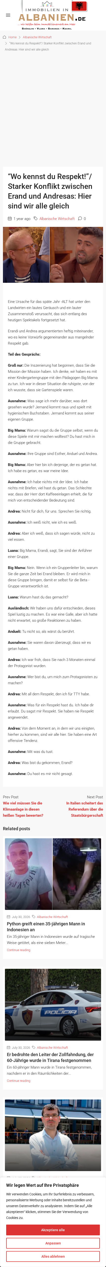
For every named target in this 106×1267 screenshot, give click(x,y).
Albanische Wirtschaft (37, 37)
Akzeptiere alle (53, 1230)
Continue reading (18, 950)
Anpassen (53, 1243)
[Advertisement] (53, 108)
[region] (53, 1222)
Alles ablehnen (53, 1256)
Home (12, 37)
